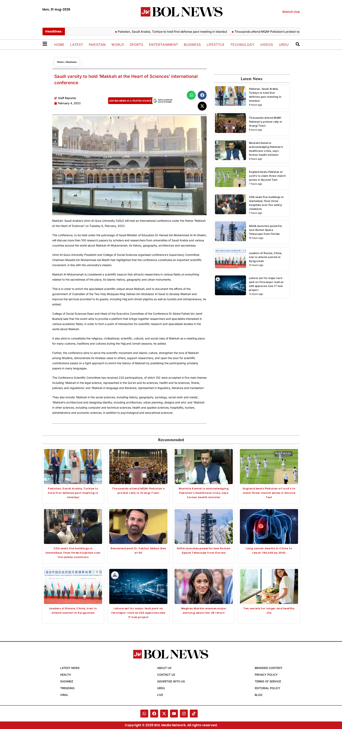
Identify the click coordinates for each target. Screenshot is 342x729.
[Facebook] (154, 714)
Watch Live (291, 12)
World (117, 45)
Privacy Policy (266, 674)
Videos (266, 45)
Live (160, 695)
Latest (76, 45)
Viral (64, 695)
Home (59, 45)
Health (65, 674)
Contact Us (166, 674)
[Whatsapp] (144, 714)
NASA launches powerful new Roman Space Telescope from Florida (265, 229)
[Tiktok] (194, 714)
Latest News (70, 668)
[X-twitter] (164, 714)
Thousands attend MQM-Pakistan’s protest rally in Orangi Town (261, 31)
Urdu (284, 45)
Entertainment (163, 45)
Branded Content (268, 668)
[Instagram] (184, 714)
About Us (164, 668)
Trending (67, 688)
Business (192, 45)
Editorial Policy (267, 688)
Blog (258, 695)
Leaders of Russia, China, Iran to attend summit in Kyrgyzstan (265, 257)
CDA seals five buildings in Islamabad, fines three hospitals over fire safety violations (73, 553)
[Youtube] (174, 714)
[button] (191, 95)
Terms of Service (268, 681)
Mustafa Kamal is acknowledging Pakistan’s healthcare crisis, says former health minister (204, 493)
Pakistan (97, 45)
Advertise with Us (171, 681)
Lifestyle (216, 45)
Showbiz (66, 681)
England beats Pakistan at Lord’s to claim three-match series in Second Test (267, 175)
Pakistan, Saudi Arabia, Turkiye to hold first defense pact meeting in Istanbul (154, 31)
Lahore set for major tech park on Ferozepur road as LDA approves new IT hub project (138, 613)
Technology (242, 45)
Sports (136, 45)
